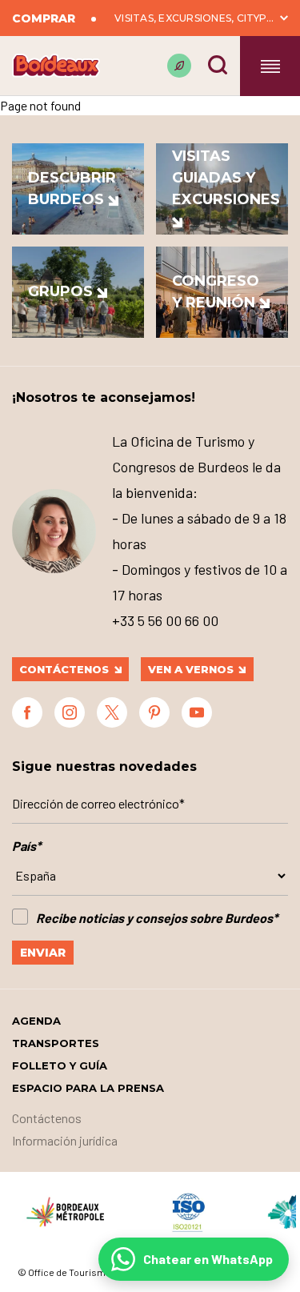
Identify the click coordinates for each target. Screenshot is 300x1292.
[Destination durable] (179, 66)
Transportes (55, 1043)
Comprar (43, 18)
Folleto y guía (59, 1065)
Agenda (36, 1020)
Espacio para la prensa (88, 1087)
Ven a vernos (191, 669)
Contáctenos (64, 669)
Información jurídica (65, 1140)
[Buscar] (217, 64)
